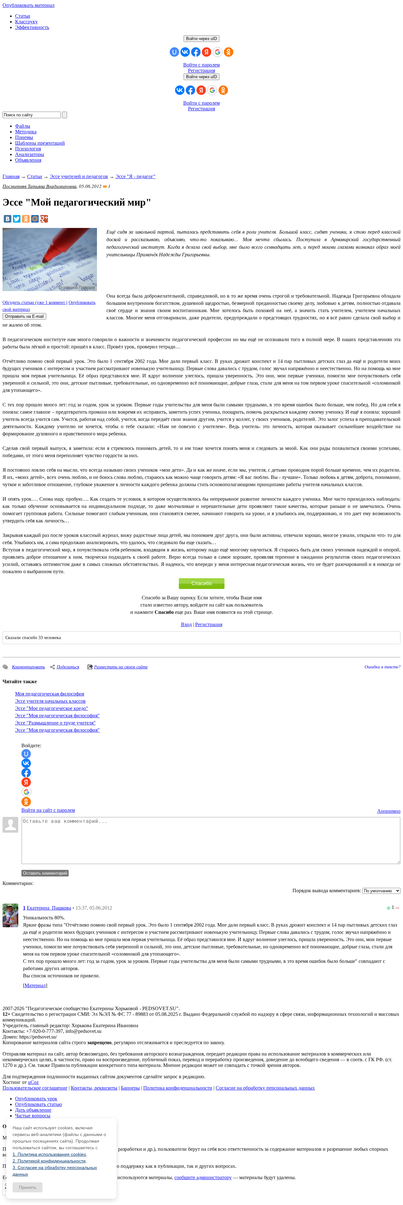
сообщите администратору (203, 1177)
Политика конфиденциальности (177, 1088)
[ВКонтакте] (7, 219)
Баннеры (130, 1088)
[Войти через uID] (174, 52)
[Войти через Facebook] (196, 52)
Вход (186, 624)
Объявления (28, 160)
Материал (35, 985)
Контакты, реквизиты (94, 1088)
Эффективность (32, 27)
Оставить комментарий (45, 873)
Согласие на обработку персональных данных (265, 1088)
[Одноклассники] (26, 219)
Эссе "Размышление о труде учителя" (55, 722)
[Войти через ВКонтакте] (185, 52)
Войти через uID (201, 38)
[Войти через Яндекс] (206, 52)
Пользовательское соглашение (35, 1088)
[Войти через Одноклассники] (228, 52)
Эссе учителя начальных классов (50, 701)
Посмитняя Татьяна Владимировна (40, 186)
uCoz (33, 1082)
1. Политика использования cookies (49, 1154)
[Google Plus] (44, 219)
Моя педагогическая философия (49, 693)
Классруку (26, 21)
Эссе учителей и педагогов (79, 176)
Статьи (22, 16)
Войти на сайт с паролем (48, 810)
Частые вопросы (32, 1115)
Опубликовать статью (38, 1104)
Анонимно (388, 811)
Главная (11, 176)
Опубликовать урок (36, 1098)
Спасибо (201, 583)
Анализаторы (29, 154)
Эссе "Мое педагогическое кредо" (51, 708)
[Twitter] (16, 219)
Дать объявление (33, 1110)
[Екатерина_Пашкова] (10, 914)
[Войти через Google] (218, 52)
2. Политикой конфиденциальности (49, 1160)
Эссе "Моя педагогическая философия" (57, 715)
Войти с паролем (201, 64)
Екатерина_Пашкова (49, 908)
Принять (27, 1187)
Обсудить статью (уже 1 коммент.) (35, 302)
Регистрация (201, 70)
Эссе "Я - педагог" (136, 176)
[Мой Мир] (35, 219)
